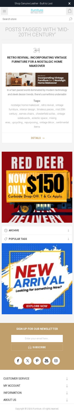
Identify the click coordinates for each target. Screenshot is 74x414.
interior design (27, 109)
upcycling (17, 122)
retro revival (47, 105)
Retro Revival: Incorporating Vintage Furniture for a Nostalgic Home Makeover (37, 62)
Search (70, 19)
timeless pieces (45, 109)
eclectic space (39, 118)
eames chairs (26, 113)
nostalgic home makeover (25, 105)
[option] (37, 187)
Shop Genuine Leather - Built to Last (33, 3)
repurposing (31, 122)
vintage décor (47, 122)
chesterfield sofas (45, 113)
